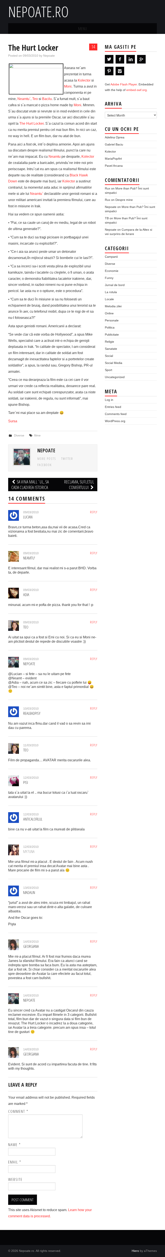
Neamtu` (24, 99)
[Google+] (141, 59)
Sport (108, 370)
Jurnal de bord (115, 285)
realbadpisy (31, 713)
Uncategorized (115, 377)
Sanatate (111, 348)
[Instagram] (120, 71)
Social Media (113, 363)
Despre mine (124, 199)
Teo (35, 99)
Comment (18, 1111)
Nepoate (49, 55)
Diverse (19, 435)
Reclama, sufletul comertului (79, 484)
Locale (109, 299)
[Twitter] (109, 59)
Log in (109, 399)
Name (14, 1144)
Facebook (44, 465)
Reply (93, 512)
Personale (112, 320)
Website (15, 1179)
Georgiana (31, 946)
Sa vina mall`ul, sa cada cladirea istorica (30, 484)
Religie (109, 341)
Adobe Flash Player (123, 84)
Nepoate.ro (38, 11)
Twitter (67, 459)
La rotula (111, 292)
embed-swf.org (136, 90)
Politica (110, 327)
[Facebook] (120, 59)
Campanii (111, 256)
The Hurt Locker (31, 123)
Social (109, 355)
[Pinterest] (109, 71)
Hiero (135, 1250)
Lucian (27, 517)
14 (93, 47)
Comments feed (116, 414)
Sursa (12, 421)
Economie (111, 271)
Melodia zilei (113, 306)
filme (37, 435)
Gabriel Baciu (114, 144)
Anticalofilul (32, 819)
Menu (82, 28)
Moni (68, 86)
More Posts (46, 459)
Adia (26, 594)
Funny (109, 278)
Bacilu (47, 99)
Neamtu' (29, 558)
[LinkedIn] (130, 59)
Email (14, 1162)
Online (109, 313)
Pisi (25, 782)
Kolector (84, 80)
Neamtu (55, 156)
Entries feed (113, 407)
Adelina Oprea (114, 137)
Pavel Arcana (114, 165)
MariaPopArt (113, 158)
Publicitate (112, 334)
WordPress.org (115, 421)
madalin (29, 892)
